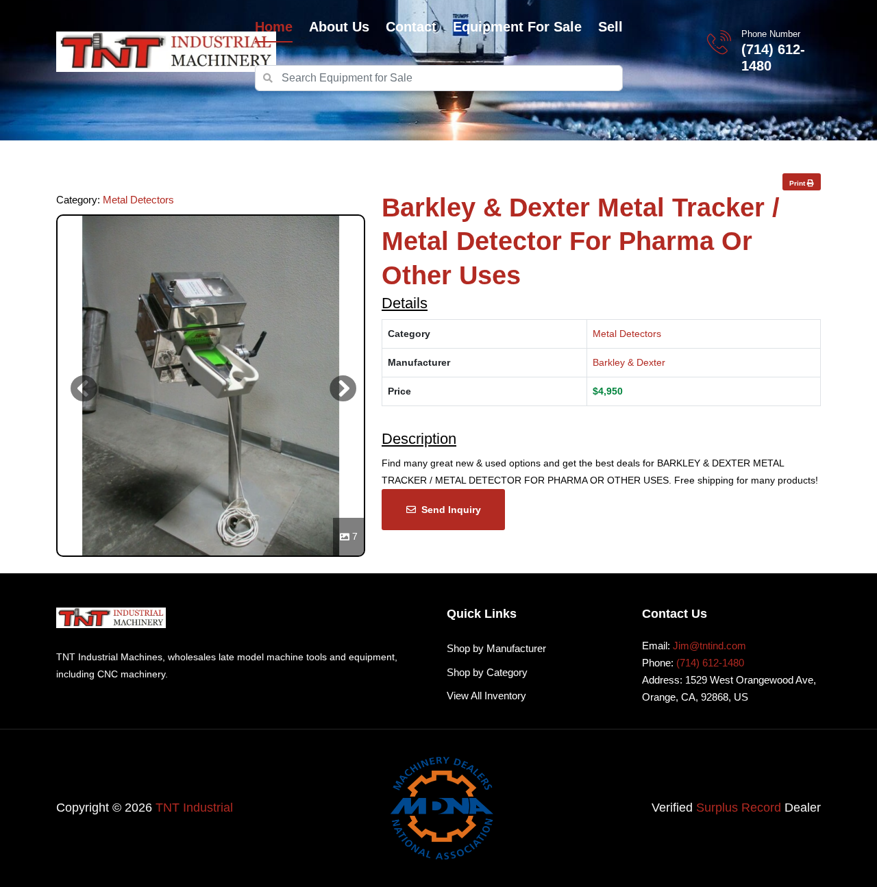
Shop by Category (487, 672)
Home (274, 26)
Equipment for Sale (517, 26)
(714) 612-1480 (773, 57)
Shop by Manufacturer (496, 648)
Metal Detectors (138, 199)
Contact (411, 26)
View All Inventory (486, 695)
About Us (339, 26)
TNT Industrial (194, 807)
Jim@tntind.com (709, 645)
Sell (610, 26)
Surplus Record (738, 807)
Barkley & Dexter (629, 362)
